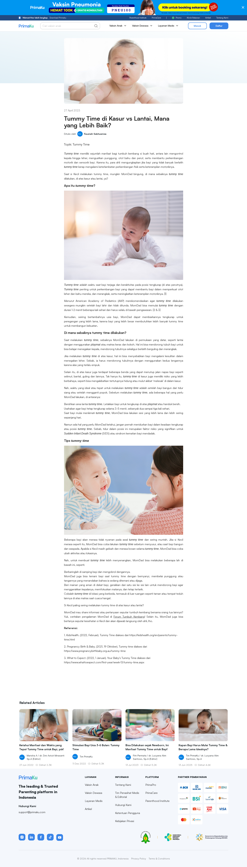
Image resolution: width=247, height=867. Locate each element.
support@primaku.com (32, 812)
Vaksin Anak (91, 784)
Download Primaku (44, 17)
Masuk (197, 25)
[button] (22, 837)
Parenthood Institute (137, 17)
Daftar (219, 25)
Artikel (208, 17)
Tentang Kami (222, 17)
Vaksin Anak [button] (115, 25)
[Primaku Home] (26, 26)
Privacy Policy (138, 858)
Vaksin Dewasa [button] (140, 25)
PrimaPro (150, 784)
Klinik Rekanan (193, 17)
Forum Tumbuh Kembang (128, 616)
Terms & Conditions (159, 858)
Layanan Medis (93, 801)
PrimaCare (156, 17)
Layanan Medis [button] (166, 25)
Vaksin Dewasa (93, 793)
